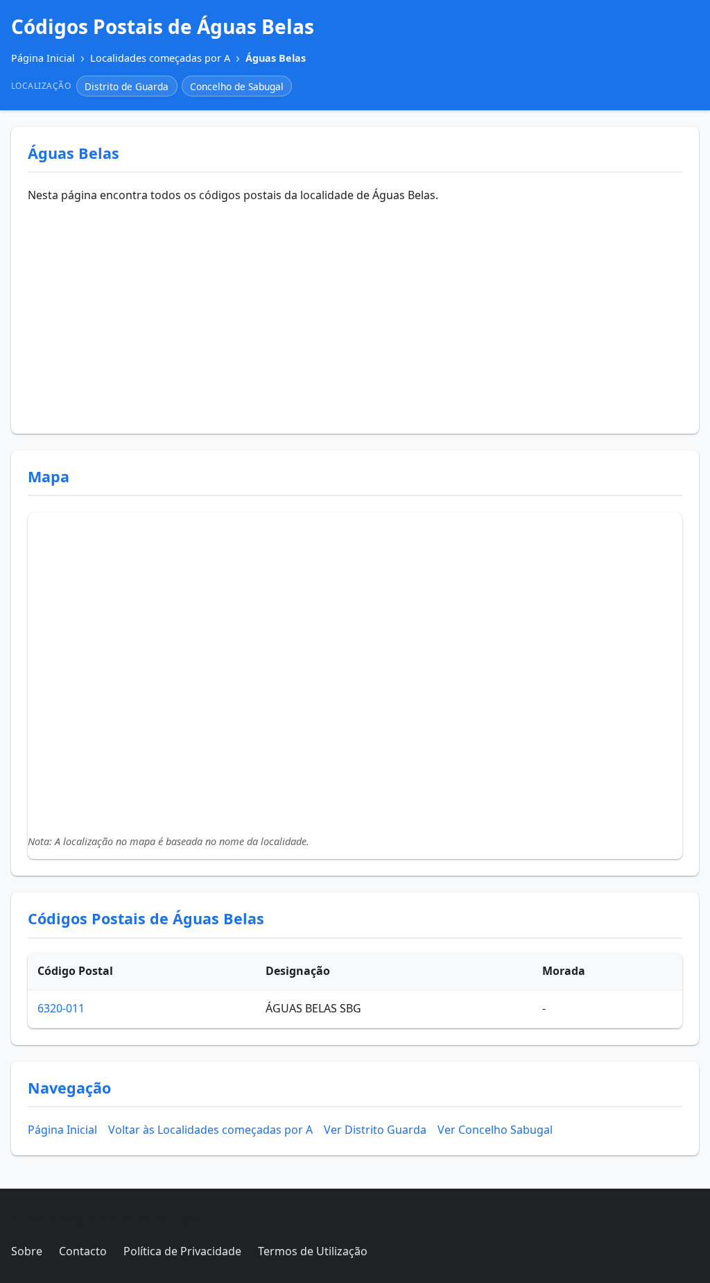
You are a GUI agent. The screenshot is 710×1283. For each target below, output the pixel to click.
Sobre (26, 1251)
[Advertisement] (355, 313)
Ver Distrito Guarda (375, 1129)
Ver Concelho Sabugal (495, 1129)
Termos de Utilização (312, 1251)
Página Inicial (62, 1129)
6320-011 (61, 1008)
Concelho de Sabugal (237, 86)
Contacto (83, 1251)
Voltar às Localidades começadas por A (210, 1129)
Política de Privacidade (182, 1251)
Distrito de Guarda (126, 86)
